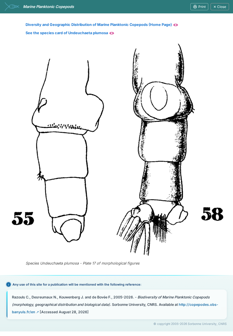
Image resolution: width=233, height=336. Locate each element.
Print (202, 7)
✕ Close (219, 7)
